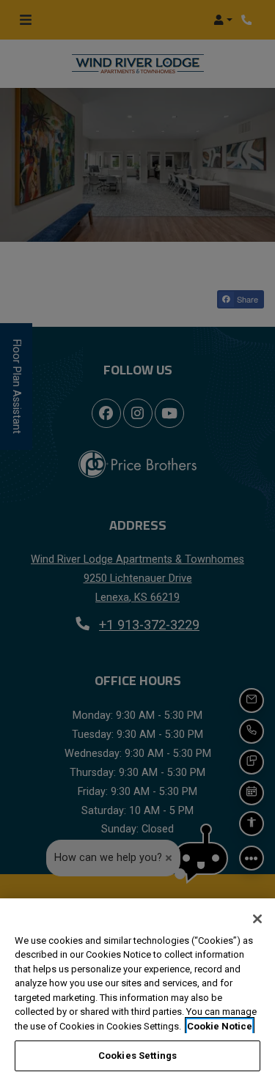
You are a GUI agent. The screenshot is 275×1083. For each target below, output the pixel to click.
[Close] (257, 919)
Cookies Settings (137, 1055)
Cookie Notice (219, 1026)
